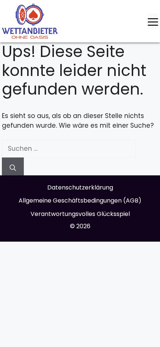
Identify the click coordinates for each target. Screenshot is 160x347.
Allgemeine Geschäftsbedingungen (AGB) (80, 200)
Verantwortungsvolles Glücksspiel (80, 214)
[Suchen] (13, 166)
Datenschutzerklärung (80, 187)
